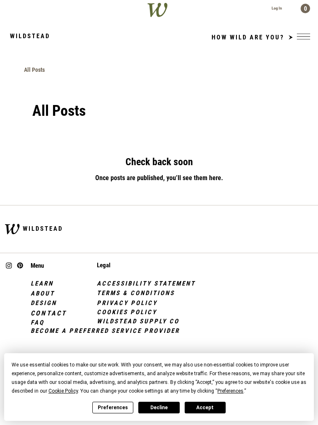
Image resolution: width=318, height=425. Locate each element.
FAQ (37, 322)
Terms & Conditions (136, 293)
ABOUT (43, 293)
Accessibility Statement (146, 283)
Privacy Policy (127, 303)
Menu (37, 265)
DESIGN (44, 303)
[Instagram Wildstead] (9, 265)
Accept (205, 407)
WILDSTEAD (43, 228)
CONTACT (49, 313)
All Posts (34, 69)
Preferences (113, 407)
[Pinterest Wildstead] (20, 265)
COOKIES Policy (127, 312)
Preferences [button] (230, 391)
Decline (159, 407)
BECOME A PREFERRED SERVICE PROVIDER (105, 331)
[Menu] (303, 36)
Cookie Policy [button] (63, 391)
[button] (305, 8)
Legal (104, 265)
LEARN (42, 283)
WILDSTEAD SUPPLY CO (138, 321)
